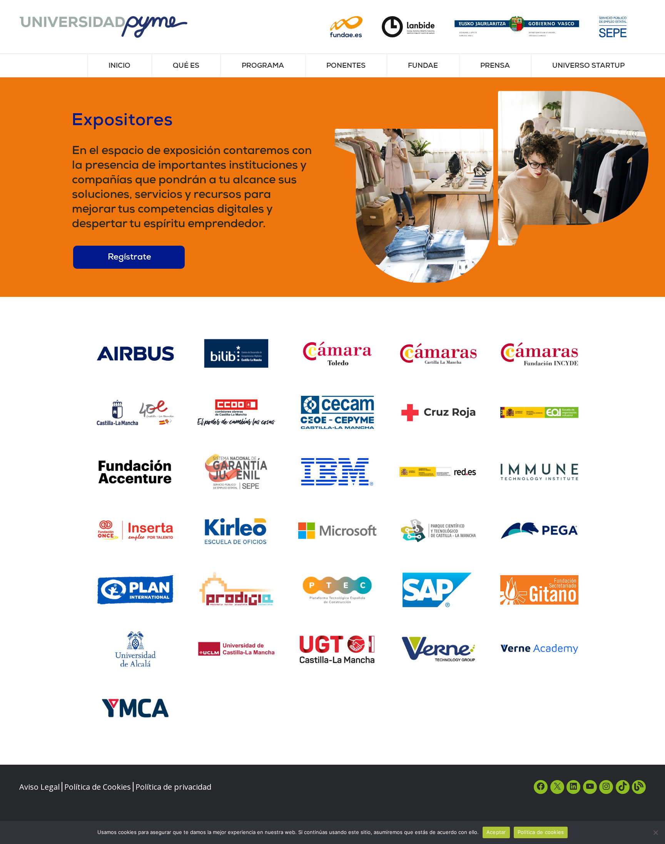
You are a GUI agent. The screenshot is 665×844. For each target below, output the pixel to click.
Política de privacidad (173, 787)
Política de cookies (541, 832)
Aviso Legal (39, 787)
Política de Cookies (97, 787)
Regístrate (129, 258)
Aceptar (496, 832)
